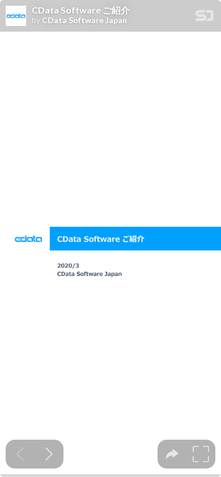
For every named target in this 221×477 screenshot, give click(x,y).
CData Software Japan (84, 20)
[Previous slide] (20, 454)
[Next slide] (49, 454)
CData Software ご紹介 (81, 10)
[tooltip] (172, 454)
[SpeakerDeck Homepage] (205, 17)
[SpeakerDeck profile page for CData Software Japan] (16, 16)
